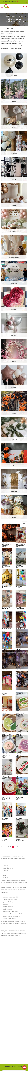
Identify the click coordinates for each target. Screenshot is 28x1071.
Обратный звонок (22, 1)
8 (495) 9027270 (4, 1)
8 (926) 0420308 (12, 1)
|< (1, 846)
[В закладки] (12, 527)
